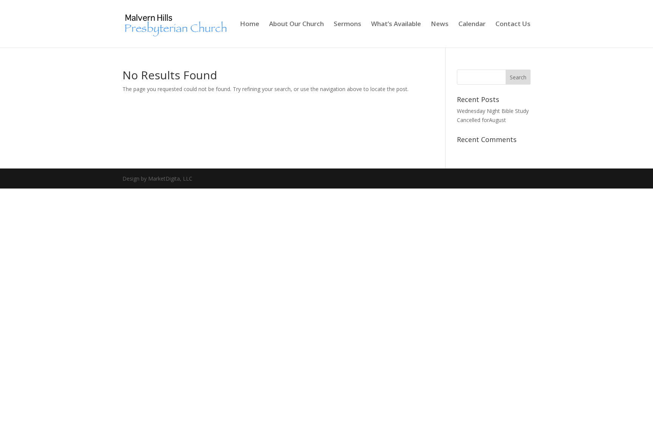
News (440, 24)
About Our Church (296, 24)
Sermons (347, 24)
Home (249, 24)
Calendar (472, 24)
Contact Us (513, 24)
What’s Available (396, 24)
